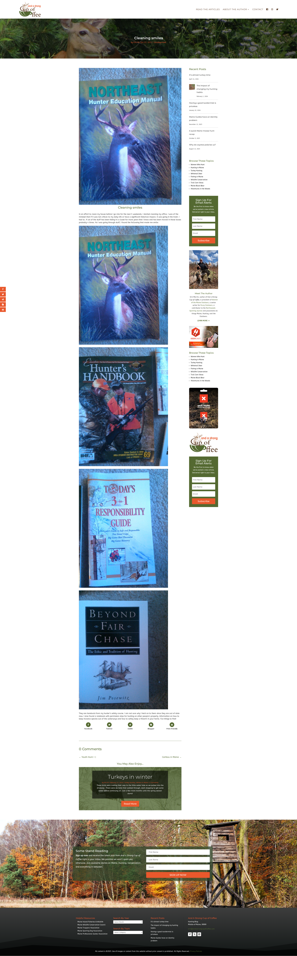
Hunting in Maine (197, 168)
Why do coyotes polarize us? (202, 145)
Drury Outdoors (206, 305)
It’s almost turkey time (199, 75)
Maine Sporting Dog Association (89, 931)
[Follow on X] (194, 934)
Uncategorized (160, 42)
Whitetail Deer (196, 174)
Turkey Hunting (129, 782)
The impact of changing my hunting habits (207, 89)
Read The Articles (208, 10)
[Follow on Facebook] (190, 934)
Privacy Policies (196, 951)
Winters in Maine (142, 782)
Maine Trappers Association (88, 928)
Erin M (136, 42)
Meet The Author (203, 293)
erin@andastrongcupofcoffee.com (201, 929)
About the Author (235, 10)
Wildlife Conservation (199, 180)
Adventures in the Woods (200, 189)
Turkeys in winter (130, 776)
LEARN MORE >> (203, 321)
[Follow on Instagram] (199, 934)
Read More (130, 803)
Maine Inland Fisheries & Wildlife (90, 922)
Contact (257, 10)
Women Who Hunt (198, 165)
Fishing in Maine (197, 177)
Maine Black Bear (197, 186)
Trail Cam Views (197, 183)
